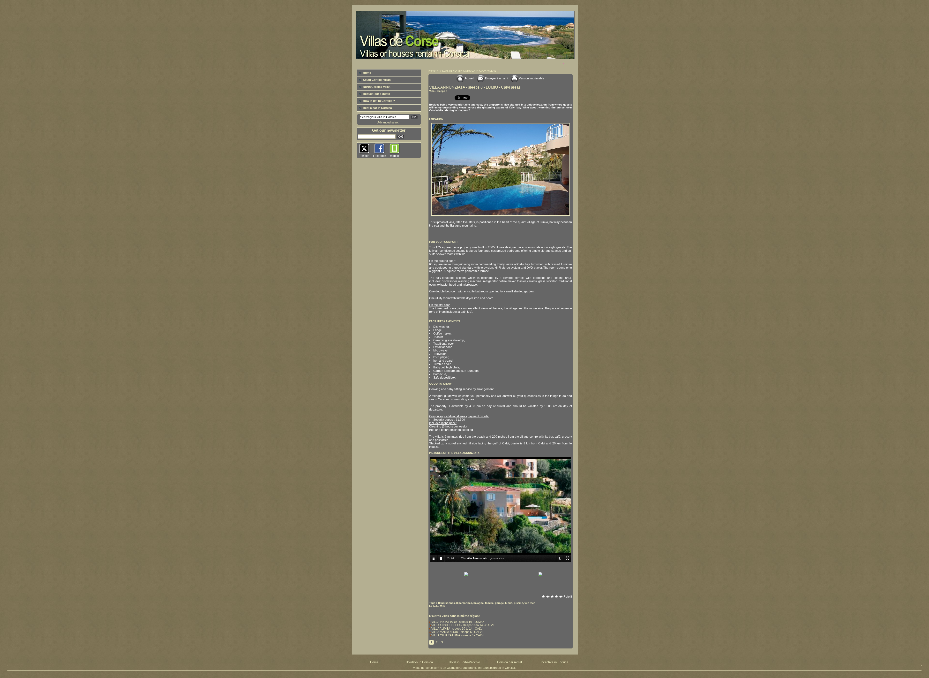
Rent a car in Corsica (377, 108)
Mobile (394, 156)
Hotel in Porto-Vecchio (464, 662)
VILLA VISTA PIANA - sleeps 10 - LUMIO (457, 622)
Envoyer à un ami (496, 78)
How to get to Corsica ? (378, 101)
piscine (518, 603)
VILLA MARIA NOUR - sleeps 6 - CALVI (456, 632)
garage (499, 603)
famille (489, 603)
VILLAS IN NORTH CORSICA (457, 70)
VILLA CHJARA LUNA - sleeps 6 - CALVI (457, 635)
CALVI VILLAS (487, 70)
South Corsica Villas (376, 80)
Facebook (379, 156)
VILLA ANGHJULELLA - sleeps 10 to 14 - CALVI (462, 625)
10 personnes (446, 603)
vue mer (529, 603)
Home (366, 73)
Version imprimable (531, 78)
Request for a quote (376, 94)
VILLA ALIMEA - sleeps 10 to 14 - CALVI (457, 628)
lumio (508, 603)
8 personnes (464, 603)
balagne (478, 603)
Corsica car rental (509, 662)
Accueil (469, 78)
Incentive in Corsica (554, 662)
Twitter (364, 156)
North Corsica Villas (376, 87)
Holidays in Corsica (419, 662)
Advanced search (388, 122)
